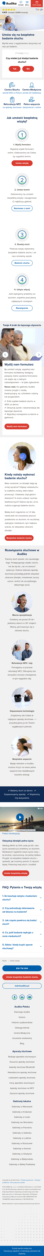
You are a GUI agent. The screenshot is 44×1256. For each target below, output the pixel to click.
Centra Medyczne (22, 1032)
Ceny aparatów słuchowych (22, 1082)
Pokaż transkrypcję (11, 833)
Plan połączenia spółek (17, 1182)
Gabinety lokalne (22, 1101)
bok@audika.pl (22, 985)
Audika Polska (22, 1006)
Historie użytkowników (22, 1022)
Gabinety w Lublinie (22, 1138)
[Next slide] (39, 355)
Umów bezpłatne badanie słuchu (22, 977)
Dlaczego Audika (22, 1011)
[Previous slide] (5, 355)
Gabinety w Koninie (22, 1148)
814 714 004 (22, 968)
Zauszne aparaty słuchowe (22, 1093)
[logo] (9, 3)
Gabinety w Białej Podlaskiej (22, 1164)
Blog (22, 1043)
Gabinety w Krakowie (22, 1111)
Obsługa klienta (22, 1027)
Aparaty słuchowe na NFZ (22, 1088)
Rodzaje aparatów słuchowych (22, 1056)
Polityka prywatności (27, 1180)
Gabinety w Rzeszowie (22, 1143)
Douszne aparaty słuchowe (22, 1061)
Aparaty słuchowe (22, 1051)
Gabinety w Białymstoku (22, 1159)
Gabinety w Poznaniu (22, 1127)
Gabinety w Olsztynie (22, 1153)
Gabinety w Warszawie (22, 1106)
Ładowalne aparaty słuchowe (22, 1077)
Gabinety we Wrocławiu (22, 1122)
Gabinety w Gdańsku (22, 1132)
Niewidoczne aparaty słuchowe (22, 1072)
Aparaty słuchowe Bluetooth (22, 1067)
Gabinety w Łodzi (22, 1117)
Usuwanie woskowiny (22, 1038)
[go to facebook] (14, 998)
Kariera (22, 1017)
